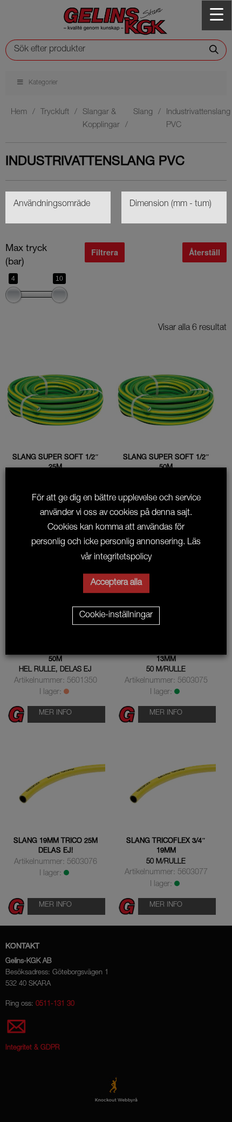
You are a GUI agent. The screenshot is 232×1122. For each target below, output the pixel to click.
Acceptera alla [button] (116, 583)
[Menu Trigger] (216, 15)
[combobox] (58, 207)
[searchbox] (58, 205)
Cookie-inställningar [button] (116, 615)
